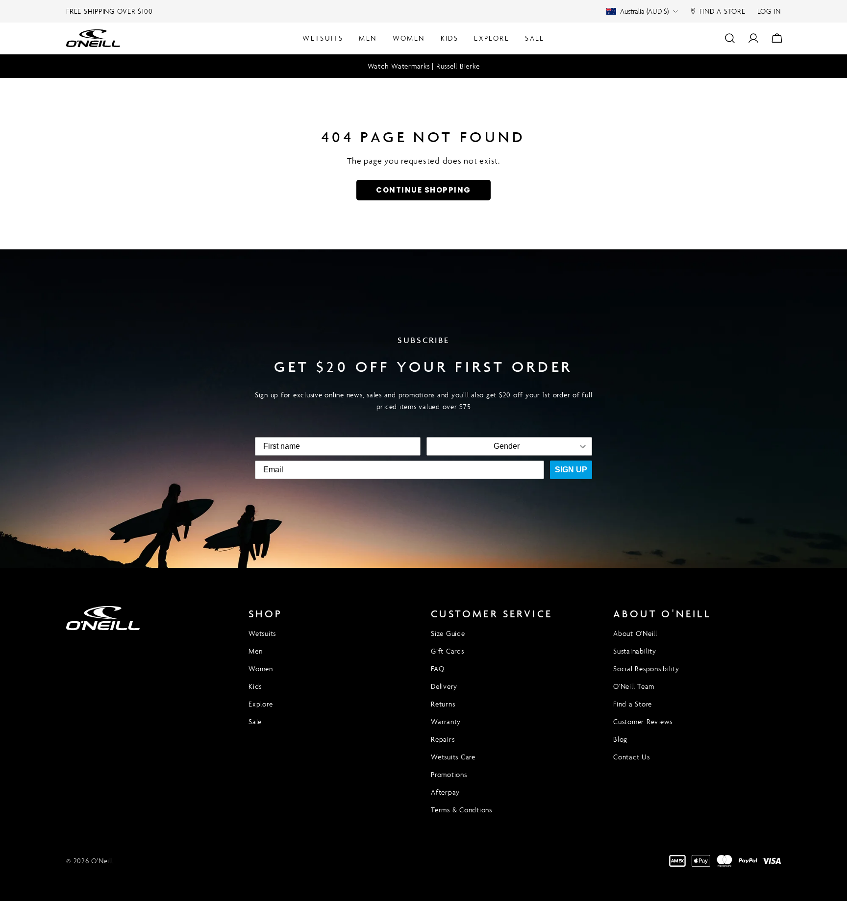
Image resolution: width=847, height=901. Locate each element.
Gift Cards (447, 651)
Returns (443, 703)
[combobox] (506, 446)
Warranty (446, 721)
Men (255, 651)
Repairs (442, 739)
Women (261, 668)
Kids (255, 686)
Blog (620, 739)
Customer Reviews (643, 721)
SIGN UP (571, 469)
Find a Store (632, 703)
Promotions (449, 774)
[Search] (730, 38)
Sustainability (634, 651)
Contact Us (631, 756)
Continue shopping (423, 190)
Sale (255, 721)
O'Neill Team (633, 686)
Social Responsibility (646, 668)
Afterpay (445, 792)
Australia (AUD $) (644, 11)
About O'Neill (635, 633)
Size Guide (448, 633)
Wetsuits (262, 633)
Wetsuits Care (453, 756)
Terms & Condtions (461, 809)
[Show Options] (583, 446)
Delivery (444, 686)
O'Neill (102, 860)
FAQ (437, 668)
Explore (261, 703)
